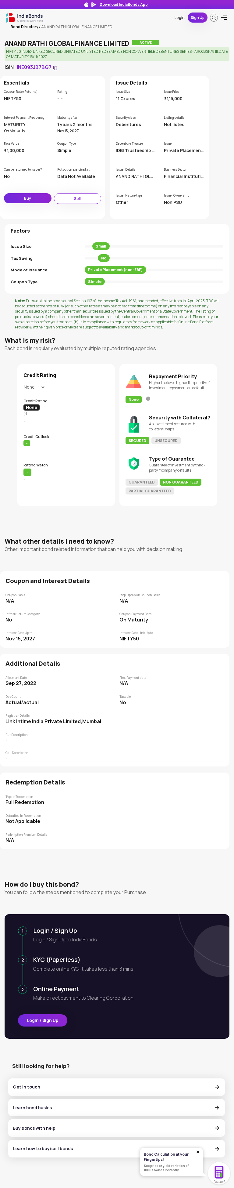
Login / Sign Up (42, 1020)
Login (180, 17)
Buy (27, 198)
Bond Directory (24, 26)
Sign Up (197, 17)
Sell (77, 198)
